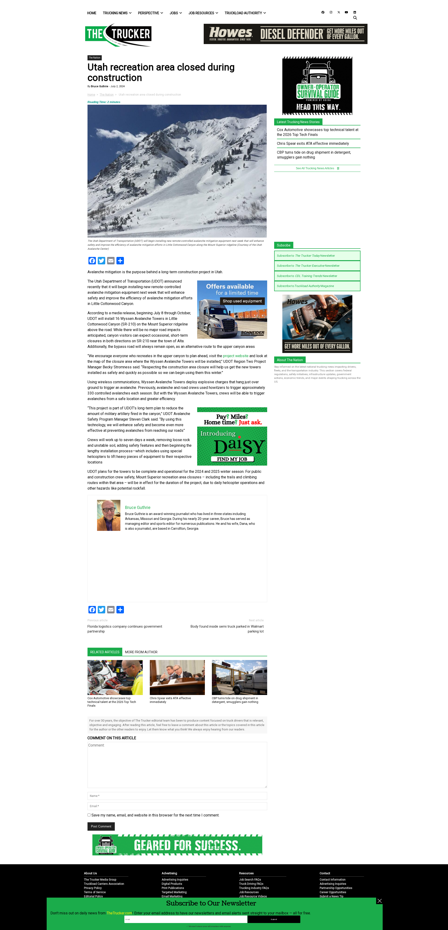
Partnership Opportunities (336, 888)
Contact (325, 873)
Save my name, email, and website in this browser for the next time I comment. (155, 815)
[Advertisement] (223, 565)
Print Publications (173, 888)
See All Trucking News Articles (315, 168)
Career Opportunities (333, 892)
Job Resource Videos (253, 896)
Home (91, 13)
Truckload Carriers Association (104, 883)
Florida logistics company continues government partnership (125, 628)
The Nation (94, 57)
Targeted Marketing (174, 892)
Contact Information (333, 879)
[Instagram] (329, 12)
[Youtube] (345, 12)
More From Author (141, 652)
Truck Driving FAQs (251, 883)
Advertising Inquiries (175, 879)
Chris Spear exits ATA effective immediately (313, 143)
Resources (246, 873)
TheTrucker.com (119, 913)
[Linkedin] (352, 12)
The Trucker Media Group (100, 879)
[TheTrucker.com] (115, 35)
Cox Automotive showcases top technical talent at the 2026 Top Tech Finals (112, 701)
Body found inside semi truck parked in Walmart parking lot (227, 628)
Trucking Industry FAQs (254, 888)
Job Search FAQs (250, 879)
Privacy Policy (93, 888)
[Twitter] (337, 12)
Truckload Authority (243, 13)
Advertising (169, 873)
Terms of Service (95, 892)
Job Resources (201, 13)
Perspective (148, 13)
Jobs (174, 13)
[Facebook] (321, 12)
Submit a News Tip (331, 896)
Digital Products (172, 883)
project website (235, 356)
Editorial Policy (93, 896)
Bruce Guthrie (99, 86)
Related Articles (104, 652)
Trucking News (115, 13)
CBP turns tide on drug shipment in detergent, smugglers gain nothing (235, 700)
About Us (90, 873)
